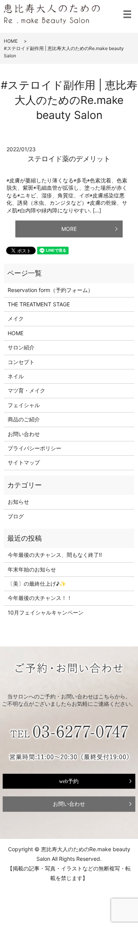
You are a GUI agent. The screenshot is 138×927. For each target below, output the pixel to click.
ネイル (16, 376)
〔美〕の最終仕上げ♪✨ (37, 583)
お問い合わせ (24, 434)
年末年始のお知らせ (32, 569)
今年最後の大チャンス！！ (40, 598)
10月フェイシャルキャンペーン (46, 612)
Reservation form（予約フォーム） (50, 290)
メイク (16, 318)
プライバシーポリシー (34, 448)
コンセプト (21, 362)
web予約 (69, 781)
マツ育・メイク (26, 390)
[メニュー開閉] (127, 14)
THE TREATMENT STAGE (39, 304)
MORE (69, 228)
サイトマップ (24, 462)
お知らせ (18, 501)
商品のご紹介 (24, 419)
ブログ (16, 516)
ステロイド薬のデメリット (69, 159)
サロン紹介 (21, 347)
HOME (11, 41)
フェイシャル (24, 405)
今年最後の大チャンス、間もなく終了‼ (55, 554)
